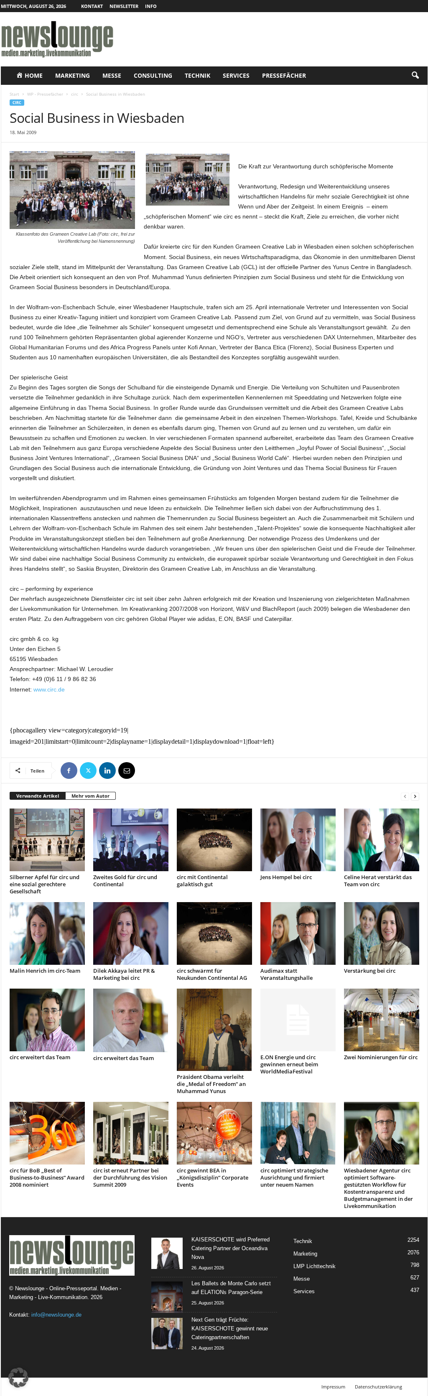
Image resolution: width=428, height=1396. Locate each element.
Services (236, 75)
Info (151, 6)
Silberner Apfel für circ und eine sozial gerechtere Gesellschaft (44, 884)
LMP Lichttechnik (314, 1266)
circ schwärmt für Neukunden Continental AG (212, 974)
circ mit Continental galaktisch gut (202, 880)
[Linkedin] (107, 770)
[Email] (126, 770)
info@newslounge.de (56, 1315)
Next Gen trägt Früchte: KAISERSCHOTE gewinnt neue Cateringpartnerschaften (229, 1328)
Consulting (153, 75)
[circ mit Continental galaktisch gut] (214, 840)
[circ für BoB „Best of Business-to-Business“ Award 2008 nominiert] (47, 1133)
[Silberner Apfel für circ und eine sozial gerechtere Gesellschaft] (47, 840)
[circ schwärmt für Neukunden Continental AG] (214, 933)
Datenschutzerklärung (378, 1386)
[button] (415, 75)
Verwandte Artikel (37, 796)
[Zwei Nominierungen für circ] (381, 1020)
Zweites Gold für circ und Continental (125, 880)
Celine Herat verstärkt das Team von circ (378, 880)
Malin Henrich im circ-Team (45, 970)
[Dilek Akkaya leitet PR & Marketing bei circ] (130, 933)
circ (74, 94)
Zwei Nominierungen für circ (381, 1057)
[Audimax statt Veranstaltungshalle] (298, 933)
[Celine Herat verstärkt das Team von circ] (381, 840)
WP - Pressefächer (45, 94)
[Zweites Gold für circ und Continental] (130, 840)
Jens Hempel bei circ (286, 877)
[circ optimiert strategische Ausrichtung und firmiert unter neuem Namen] (298, 1133)
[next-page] (415, 796)
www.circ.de (49, 689)
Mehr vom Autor (90, 796)
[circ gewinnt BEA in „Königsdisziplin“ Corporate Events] (214, 1133)
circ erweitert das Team (40, 1057)
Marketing (72, 75)
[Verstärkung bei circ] (381, 933)
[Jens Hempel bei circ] (298, 840)
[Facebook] (69, 770)
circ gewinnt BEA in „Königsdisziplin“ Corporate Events (212, 1177)
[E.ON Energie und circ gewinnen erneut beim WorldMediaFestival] (298, 1020)
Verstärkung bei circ (369, 970)
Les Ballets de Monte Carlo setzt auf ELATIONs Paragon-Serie (231, 1287)
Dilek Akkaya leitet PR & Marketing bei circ (124, 974)
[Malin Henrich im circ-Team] (47, 933)
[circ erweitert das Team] (47, 1020)
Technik (197, 75)
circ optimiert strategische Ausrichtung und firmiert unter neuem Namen (294, 1177)
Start (14, 94)
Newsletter (124, 6)
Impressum (333, 1386)
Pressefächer (284, 75)
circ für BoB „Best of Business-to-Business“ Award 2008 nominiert (47, 1177)
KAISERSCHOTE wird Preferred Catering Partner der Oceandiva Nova (230, 1248)
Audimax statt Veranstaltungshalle (286, 974)
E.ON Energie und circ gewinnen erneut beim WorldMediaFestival (289, 1064)
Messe (111, 75)
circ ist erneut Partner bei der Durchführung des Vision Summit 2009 (130, 1177)
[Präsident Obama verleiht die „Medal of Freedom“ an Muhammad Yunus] (214, 1030)
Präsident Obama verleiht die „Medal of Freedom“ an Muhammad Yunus (211, 1084)
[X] (88, 770)
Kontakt (92, 6)
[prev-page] (405, 796)
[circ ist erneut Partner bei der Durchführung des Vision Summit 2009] (130, 1133)
